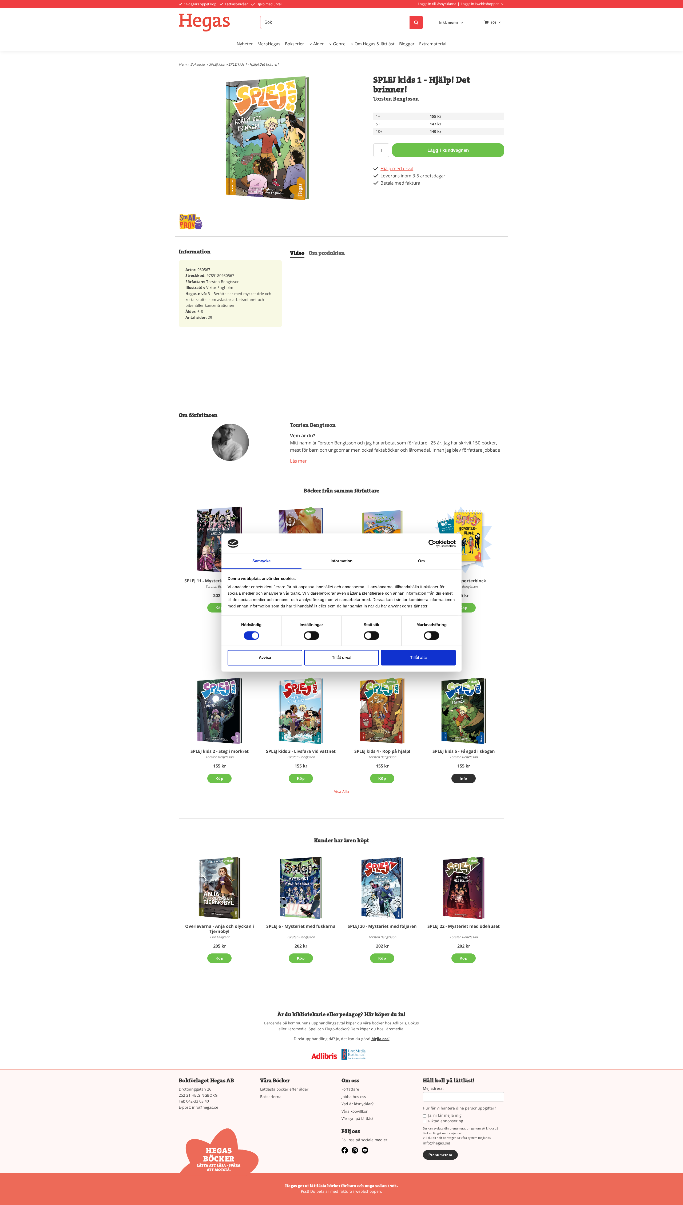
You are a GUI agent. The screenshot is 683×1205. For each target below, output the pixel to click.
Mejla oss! (380, 1038)
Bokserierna (270, 1096)
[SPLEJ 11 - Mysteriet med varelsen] (219, 540)
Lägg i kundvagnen (448, 150)
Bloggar (407, 44)
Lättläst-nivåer (236, 4)
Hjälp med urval (268, 4)
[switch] (311, 635)
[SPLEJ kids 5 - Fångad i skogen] (473, 681)
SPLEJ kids (217, 64)
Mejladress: (433, 1088)
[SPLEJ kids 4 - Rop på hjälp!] (391, 681)
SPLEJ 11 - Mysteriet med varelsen (219, 581)
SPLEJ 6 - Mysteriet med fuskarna (301, 926)
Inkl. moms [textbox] (448, 23)
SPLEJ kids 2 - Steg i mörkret (219, 751)
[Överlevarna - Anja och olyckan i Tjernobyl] (229, 860)
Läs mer (298, 461)
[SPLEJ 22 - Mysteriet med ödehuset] (473, 860)
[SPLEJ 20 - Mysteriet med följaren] (382, 888)
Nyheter (245, 44)
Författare (350, 1089)
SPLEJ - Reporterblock (463, 581)
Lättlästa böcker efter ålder (284, 1089)
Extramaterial (432, 44)
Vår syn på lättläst (358, 1118)
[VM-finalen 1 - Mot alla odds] (310, 510)
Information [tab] (341, 561)
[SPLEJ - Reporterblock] (463, 540)
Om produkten (327, 253)
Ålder (318, 44)
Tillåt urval (341, 657)
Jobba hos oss (354, 1096)
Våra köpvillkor (355, 1111)
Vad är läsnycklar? (358, 1103)
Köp (219, 608)
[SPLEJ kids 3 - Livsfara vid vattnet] (310, 681)
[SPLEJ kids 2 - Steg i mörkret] (219, 711)
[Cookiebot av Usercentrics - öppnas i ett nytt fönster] (432, 543)
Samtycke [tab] (261, 561)
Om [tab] (421, 561)
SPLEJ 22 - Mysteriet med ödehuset (463, 926)
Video (297, 253)
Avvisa (265, 657)
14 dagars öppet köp (199, 4)
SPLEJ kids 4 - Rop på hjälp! (382, 751)
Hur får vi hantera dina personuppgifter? (459, 1108)
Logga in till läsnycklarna (437, 3)
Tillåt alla (418, 657)
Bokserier (294, 44)
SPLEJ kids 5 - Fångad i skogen (463, 751)
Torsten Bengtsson (396, 98)
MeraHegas (268, 44)
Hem (182, 64)
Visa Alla (341, 791)
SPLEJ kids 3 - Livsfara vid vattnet (301, 751)
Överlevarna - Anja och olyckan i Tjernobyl (219, 928)
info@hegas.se (205, 1107)
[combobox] (451, 23)
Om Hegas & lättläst (375, 44)
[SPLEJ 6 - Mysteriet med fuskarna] (300, 888)
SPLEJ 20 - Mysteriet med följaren (382, 926)
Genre (339, 44)
